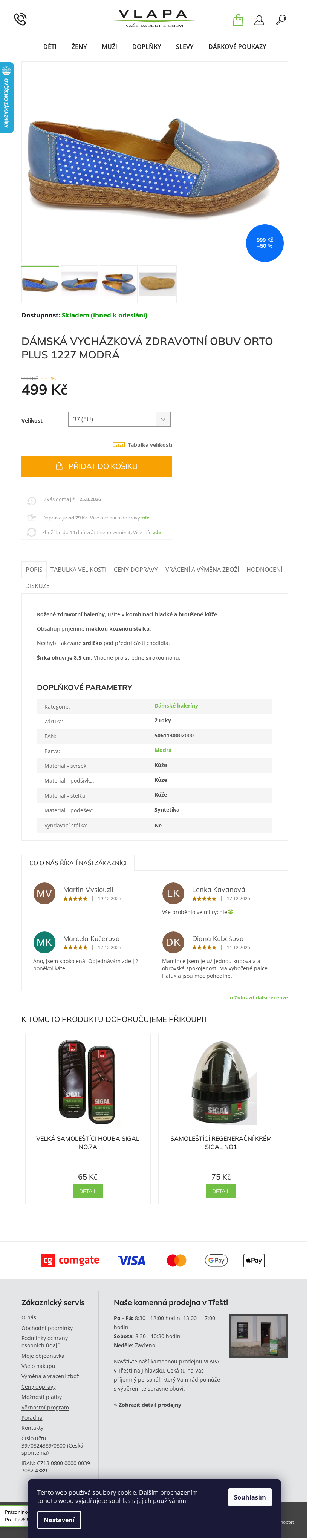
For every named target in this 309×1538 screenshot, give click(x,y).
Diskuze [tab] (37, 586)
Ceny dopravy (38, 1386)
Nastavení (59, 1520)
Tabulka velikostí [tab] (150, 444)
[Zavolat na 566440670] (30, 18)
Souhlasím (250, 1497)
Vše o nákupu (38, 1365)
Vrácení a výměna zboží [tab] (202, 569)
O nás (28, 1317)
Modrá (162, 750)
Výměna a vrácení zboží (51, 1376)
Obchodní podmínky (47, 1327)
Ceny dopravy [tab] (136, 569)
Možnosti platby (41, 1396)
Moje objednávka (42, 1355)
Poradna (32, 1417)
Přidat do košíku (103, 466)
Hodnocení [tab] (264, 569)
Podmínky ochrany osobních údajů (44, 1341)
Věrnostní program (45, 1407)
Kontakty (32, 1427)
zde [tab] (145, 517)
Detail (88, 1191)
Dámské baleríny (176, 705)
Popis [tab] (34, 569)
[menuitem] (50, 47)
